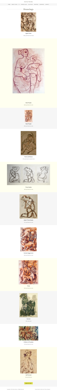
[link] (28, 1)
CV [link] (19, 4)
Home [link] (9, 4)
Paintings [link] (36, 4)
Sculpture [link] (30, 4)
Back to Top (28, 383)
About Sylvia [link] (14, 4)
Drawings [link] (42, 4)
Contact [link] (47, 4)
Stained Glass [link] (24, 4)
